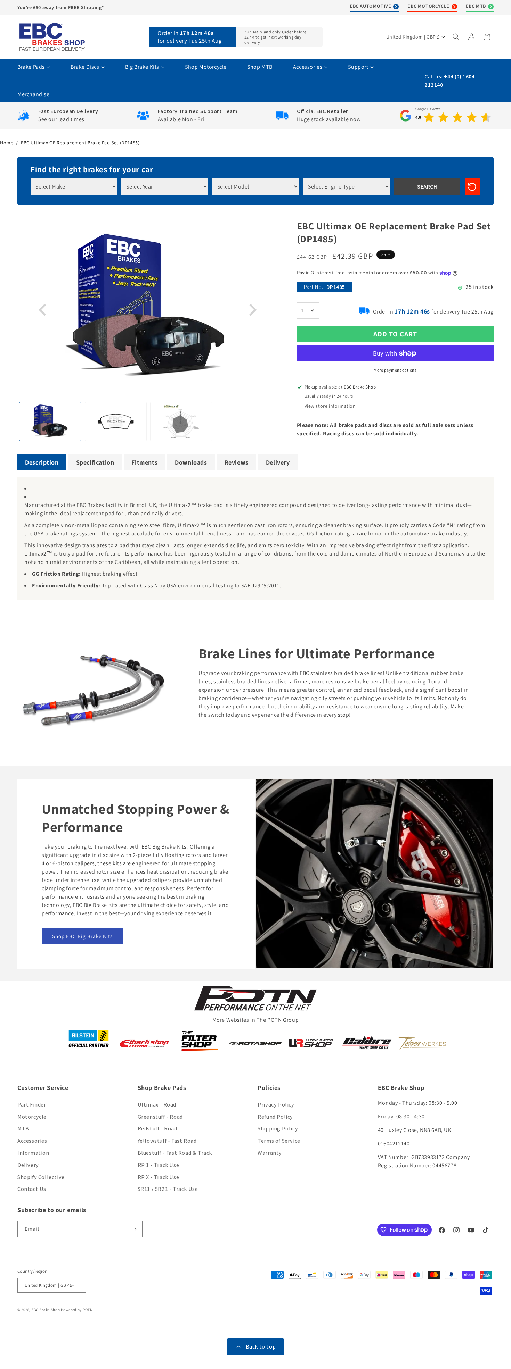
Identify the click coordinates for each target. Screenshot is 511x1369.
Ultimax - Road (157, 1104)
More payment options (395, 370)
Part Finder (31, 1104)
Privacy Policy (276, 1104)
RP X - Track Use (158, 1177)
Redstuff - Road (157, 1128)
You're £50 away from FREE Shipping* (60, 7)
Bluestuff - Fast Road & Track (175, 1153)
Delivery (28, 1165)
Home (6, 143)
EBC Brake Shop (46, 1309)
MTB (23, 1128)
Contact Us (31, 1189)
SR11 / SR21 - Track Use (168, 1189)
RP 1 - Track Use (158, 1165)
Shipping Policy (278, 1128)
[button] (456, 36)
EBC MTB (476, 6)
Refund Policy (275, 1116)
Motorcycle (32, 1116)
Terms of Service (279, 1140)
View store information (330, 406)
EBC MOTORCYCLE (428, 6)
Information (33, 1153)
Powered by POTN (77, 1309)
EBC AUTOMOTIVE (370, 6)
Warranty (270, 1153)
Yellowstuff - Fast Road (167, 1140)
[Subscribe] (134, 1229)
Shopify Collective (41, 1177)
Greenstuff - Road (160, 1116)
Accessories (32, 1140)
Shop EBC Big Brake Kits (82, 936)
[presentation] (43, 310)
